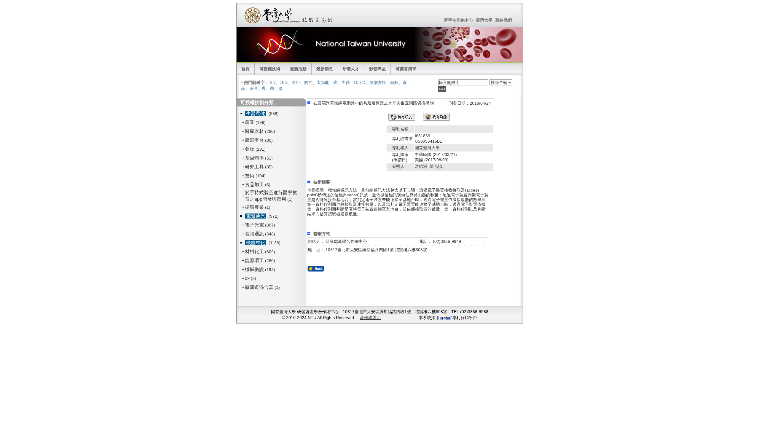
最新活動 (298, 68)
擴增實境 (377, 82)
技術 (249, 175)
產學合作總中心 (458, 20)
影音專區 (377, 68)
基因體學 (254, 157)
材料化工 (254, 251)
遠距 (296, 82)
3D (272, 82)
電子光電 (254, 224)
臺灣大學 (484, 20)
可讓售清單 (406, 68)
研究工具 (254, 166)
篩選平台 (254, 140)
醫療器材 (255, 131)
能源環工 (254, 260)
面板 (394, 82)
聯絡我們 (503, 20)
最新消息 (324, 68)
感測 (253, 88)
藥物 (249, 149)
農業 (249, 122)
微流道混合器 (259, 287)
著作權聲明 (370, 317)
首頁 (245, 68)
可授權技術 (269, 68)
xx (247, 278)
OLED (359, 82)
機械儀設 (254, 269)
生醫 (346, 82)
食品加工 (254, 184)
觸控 (308, 82)
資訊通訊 (254, 233)
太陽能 (323, 82)
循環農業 (254, 207)
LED (284, 82)
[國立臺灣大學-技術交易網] (289, 15)
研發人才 (351, 68)
